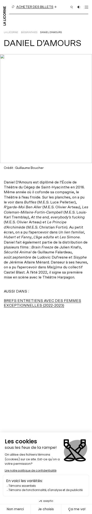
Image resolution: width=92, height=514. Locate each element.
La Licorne (11, 32)
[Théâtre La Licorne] (4, 15)
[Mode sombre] (79, 7)
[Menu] (86, 7)
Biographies (29, 32)
